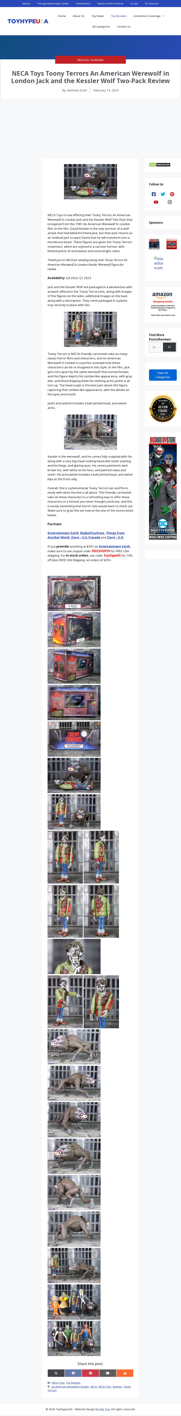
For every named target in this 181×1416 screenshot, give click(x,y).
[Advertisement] (90, 125)
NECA (93, 1386)
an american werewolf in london (70, 1386)
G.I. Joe (134, 3)
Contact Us (123, 26)
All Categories (101, 26)
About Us (78, 16)
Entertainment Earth (63, 533)
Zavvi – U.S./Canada (85, 537)
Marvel (26, 3)
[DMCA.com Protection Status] (159, 166)
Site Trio (104, 1409)
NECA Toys (83, 59)
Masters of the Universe (110, 3)
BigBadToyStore (92, 533)
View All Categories (163, 375)
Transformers (83, 3)
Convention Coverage (146, 16)
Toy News (97, 16)
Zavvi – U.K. (115, 537)
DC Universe (151, 3)
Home (62, 16)
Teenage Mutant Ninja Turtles (53, 3)
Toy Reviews (118, 16)
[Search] (169, 347)
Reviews (117, 1386)
